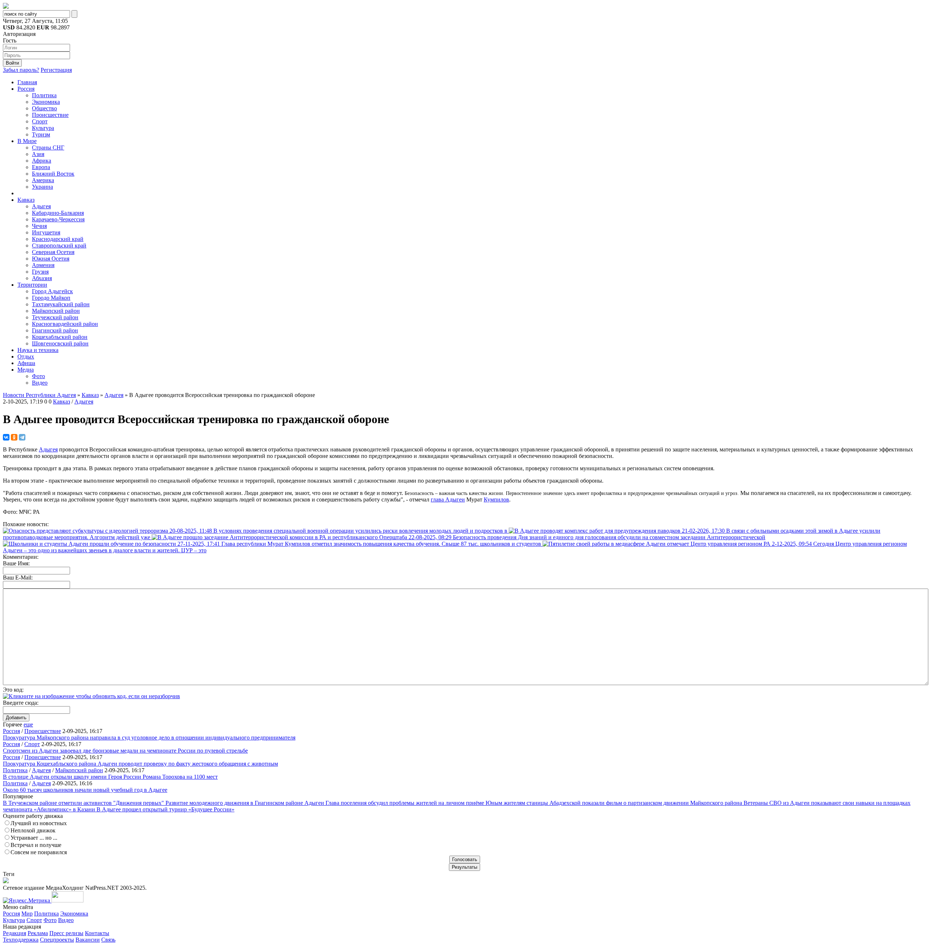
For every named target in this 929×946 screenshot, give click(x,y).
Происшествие (50, 115)
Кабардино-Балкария (58, 213)
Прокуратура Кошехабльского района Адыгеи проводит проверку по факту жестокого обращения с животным (140, 764)
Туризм (41, 134)
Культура (43, 128)
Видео (40, 383)
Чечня (39, 226)
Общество (44, 108)
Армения (43, 265)
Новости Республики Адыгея (39, 395)
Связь (108, 940)
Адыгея (41, 206)
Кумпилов (496, 499)
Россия (25, 89)
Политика (44, 95)
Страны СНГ (48, 147)
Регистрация (56, 70)
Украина (42, 187)
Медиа (25, 369)
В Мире (27, 141)
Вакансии (87, 940)
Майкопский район (56, 311)
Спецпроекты (57, 940)
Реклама (38, 933)
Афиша (26, 363)
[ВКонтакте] (6, 437)
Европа (41, 167)
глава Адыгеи (448, 499)
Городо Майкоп (51, 298)
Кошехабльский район (59, 337)
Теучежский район (55, 317)
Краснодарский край (57, 239)
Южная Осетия (50, 258)
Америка (43, 180)
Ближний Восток (53, 174)
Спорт (40, 121)
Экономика (46, 102)
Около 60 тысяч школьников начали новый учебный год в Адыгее (85, 790)
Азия (38, 154)
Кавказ (25, 200)
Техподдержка (20, 940)
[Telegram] (22, 437)
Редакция (14, 933)
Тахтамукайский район (61, 304)
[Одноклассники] (14, 437)
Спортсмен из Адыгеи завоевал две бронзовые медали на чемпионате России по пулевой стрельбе (125, 751)
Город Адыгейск (52, 291)
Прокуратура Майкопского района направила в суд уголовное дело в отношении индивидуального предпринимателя (149, 737)
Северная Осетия (53, 252)
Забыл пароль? (21, 70)
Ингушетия (46, 232)
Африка (41, 160)
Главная (27, 82)
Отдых (25, 356)
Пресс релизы (66, 933)
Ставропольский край (59, 245)
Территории (32, 285)
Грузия (40, 272)
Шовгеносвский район (60, 343)
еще (28, 724)
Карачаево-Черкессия (58, 219)
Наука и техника (37, 350)
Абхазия (42, 278)
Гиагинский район (55, 330)
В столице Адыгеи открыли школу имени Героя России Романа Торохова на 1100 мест (110, 777)
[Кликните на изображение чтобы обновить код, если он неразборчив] (91, 696)
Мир (27, 913)
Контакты (97, 933)
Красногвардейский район (65, 324)
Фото (38, 376)
